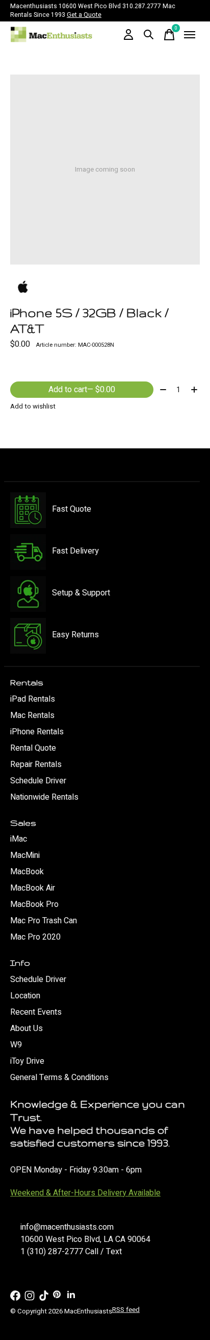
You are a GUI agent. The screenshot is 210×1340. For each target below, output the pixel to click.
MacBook (27, 872)
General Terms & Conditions (59, 1077)
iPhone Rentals (37, 732)
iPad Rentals (32, 699)
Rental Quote (33, 748)
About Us (26, 1028)
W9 (16, 1045)
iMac (18, 839)
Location (25, 996)
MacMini (25, 855)
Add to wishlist (33, 406)
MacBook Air (32, 888)
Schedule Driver (38, 781)
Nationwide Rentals (44, 797)
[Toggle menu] (189, 35)
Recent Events (36, 1012)
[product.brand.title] (105, 287)
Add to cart (81, 390)
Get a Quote (84, 14)
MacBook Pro (34, 904)
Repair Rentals (36, 764)
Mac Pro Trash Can (43, 921)
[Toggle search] (149, 35)
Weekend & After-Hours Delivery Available (85, 1193)
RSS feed (126, 1310)
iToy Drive (27, 1061)
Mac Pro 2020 (35, 937)
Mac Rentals (32, 715)
